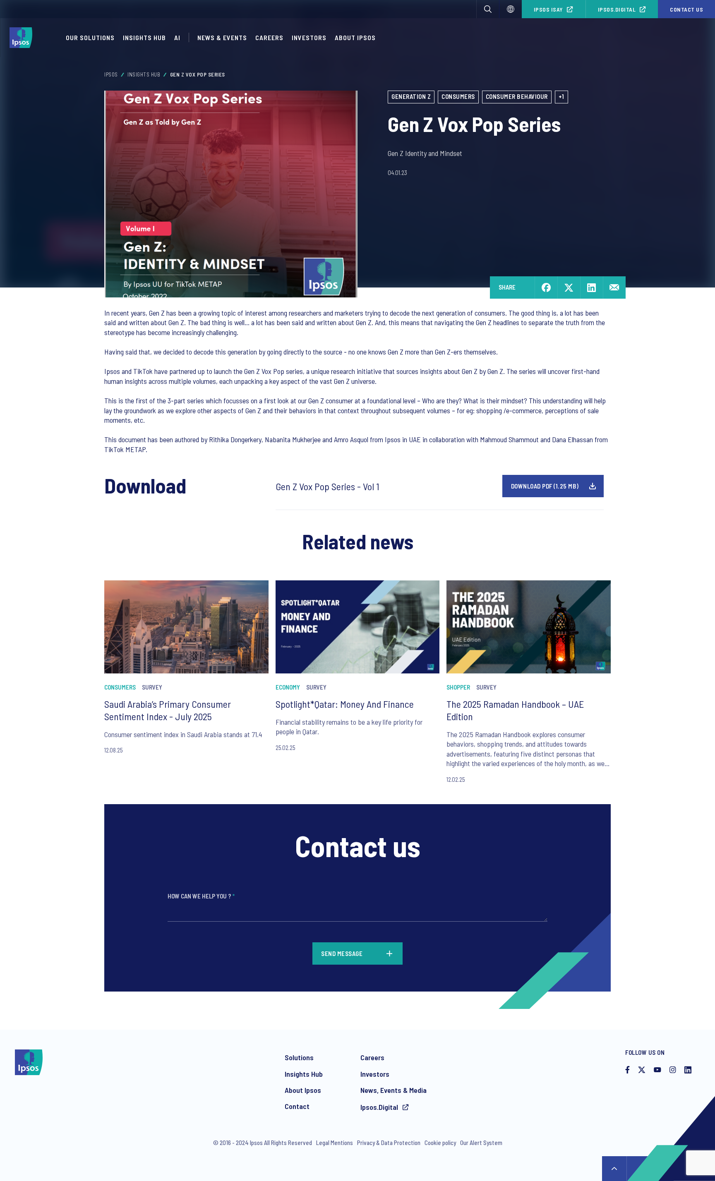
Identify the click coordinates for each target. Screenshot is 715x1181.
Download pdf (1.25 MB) (545, 486)
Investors (309, 37)
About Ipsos (355, 37)
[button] (488, 9)
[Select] (510, 9)
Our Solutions (90, 37)
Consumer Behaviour (517, 96)
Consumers (458, 96)
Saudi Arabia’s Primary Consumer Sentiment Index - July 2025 (167, 710)
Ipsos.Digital (617, 9)
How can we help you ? (201, 896)
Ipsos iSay (548, 9)
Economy (288, 687)
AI (177, 37)
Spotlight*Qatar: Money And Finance (345, 704)
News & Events (222, 37)
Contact (297, 1106)
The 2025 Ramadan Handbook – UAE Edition (515, 710)
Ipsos (111, 74)
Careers (269, 37)
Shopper (458, 687)
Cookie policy (440, 1142)
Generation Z (411, 96)
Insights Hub (144, 37)
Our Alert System (481, 1142)
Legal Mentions (334, 1142)
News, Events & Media (393, 1090)
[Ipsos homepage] (23, 37)
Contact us (686, 9)
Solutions (299, 1057)
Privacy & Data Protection (388, 1142)
